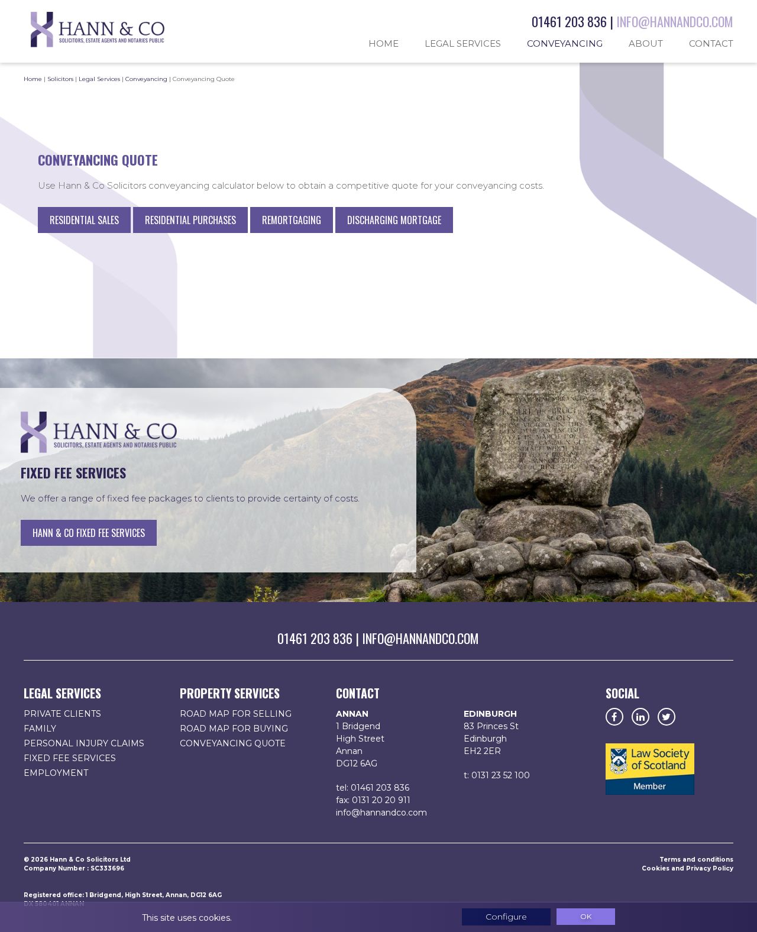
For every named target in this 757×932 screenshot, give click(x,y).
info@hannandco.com (674, 21)
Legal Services (463, 43)
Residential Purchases (190, 220)
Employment (56, 773)
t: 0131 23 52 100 (497, 775)
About (646, 43)
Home (383, 43)
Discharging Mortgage (394, 220)
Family (40, 728)
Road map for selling (236, 713)
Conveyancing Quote (233, 743)
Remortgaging (291, 220)
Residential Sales (84, 220)
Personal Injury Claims (84, 743)
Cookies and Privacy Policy (687, 868)
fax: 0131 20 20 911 (373, 800)
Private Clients (62, 713)
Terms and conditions (696, 859)
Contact (711, 43)
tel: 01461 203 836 (372, 787)
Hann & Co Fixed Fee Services (89, 533)
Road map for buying (234, 728)
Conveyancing (565, 43)
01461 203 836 (569, 21)
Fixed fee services (70, 758)
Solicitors (60, 79)
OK (585, 916)
